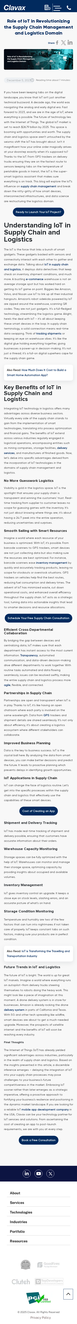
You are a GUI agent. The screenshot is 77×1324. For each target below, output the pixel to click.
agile (7, 685)
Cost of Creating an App (38, 811)
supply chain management (38, 186)
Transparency (29, 655)
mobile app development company (45, 1109)
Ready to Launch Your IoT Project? (38, 212)
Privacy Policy (40, 1317)
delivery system (14, 1009)
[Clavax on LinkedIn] (27, 1174)
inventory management (51, 562)
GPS (46, 715)
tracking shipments (48, 333)
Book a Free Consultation (38, 1140)
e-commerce (34, 279)
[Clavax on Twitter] (50, 1174)
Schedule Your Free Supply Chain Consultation (38, 618)
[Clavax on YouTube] (38, 1174)
